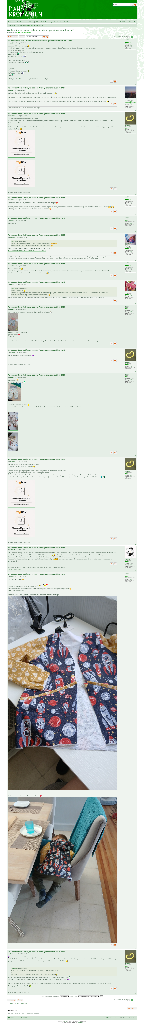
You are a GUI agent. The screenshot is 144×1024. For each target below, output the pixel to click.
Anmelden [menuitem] (133, 22)
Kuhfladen (28, 32)
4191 (131, 129)
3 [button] (128, 37)
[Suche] (132, 4)
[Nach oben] (135, 84)
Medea (126, 99)
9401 (131, 105)
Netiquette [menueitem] (59, 22)
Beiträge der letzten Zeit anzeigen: (50, 996)
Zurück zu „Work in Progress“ (19, 1003)
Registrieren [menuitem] (124, 22)
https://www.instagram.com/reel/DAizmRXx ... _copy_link (27, 250)
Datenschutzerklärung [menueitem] (27, 22)
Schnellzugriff (14, 22)
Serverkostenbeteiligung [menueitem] (44, 22)
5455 (131, 296)
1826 (131, 45)
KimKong (127, 246)
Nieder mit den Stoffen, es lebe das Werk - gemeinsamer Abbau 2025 (40, 30)
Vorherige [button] (122, 37)
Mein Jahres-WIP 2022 (14, 569)
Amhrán (127, 292)
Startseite (12, 25)
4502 (131, 565)
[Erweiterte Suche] (135, 4)
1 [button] (124, 37)
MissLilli (127, 40)
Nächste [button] (136, 37)
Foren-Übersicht (22, 25)
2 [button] (126, 37)
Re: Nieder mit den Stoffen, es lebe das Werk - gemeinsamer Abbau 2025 (40, 40)
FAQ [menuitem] (67, 22)
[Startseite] (26, 1)
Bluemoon (127, 125)
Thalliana (127, 559)
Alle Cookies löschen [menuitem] (113, 1018)
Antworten (13, 37)
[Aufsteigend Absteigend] (95, 996)
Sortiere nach (74, 996)
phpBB (66, 1021)
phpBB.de (80, 1022)
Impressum (101, 1018)
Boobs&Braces (20, 32)
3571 (131, 251)
